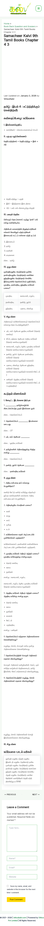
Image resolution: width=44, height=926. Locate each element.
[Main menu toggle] (39, 8)
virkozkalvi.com (19, 918)
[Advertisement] (22, 71)
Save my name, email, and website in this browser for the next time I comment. (21, 889)
